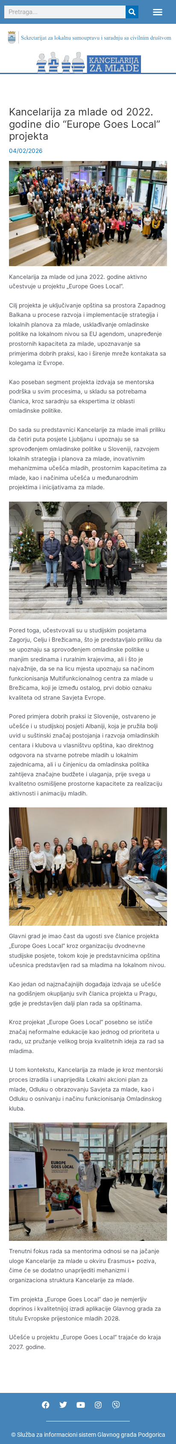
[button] (157, 12)
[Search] (132, 12)
